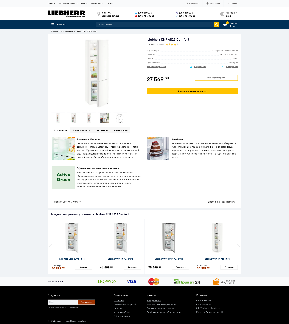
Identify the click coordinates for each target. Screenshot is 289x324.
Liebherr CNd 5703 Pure (72, 258)
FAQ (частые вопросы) (68, 3)
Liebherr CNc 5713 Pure (217, 258)
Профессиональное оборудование (164, 312)
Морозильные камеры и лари (161, 304)
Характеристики (81, 130)
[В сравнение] (198, 66)
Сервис (110, 3)
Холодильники (154, 300)
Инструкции (102, 130)
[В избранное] (230, 66)
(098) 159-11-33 (146, 12)
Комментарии (120, 130)
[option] (58, 118)
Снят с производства (216, 78)
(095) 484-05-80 (146, 16)
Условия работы (97, 3)
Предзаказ (132, 267)
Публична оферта (122, 316)
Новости (84, 3)
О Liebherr (52, 3)
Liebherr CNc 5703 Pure (120, 258)
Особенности (60, 130)
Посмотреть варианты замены (192, 91)
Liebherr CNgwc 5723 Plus (169, 258)
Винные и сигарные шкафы (160, 308)
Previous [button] (51, 247)
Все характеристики (156, 66)
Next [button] (238, 247)
